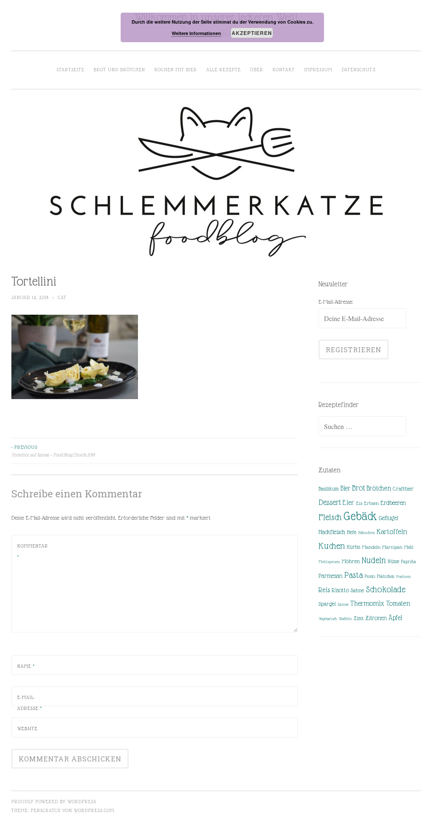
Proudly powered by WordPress (53, 801)
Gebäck (360, 516)
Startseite (70, 69)
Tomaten (398, 603)
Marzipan (392, 547)
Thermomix (367, 603)
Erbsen (371, 503)
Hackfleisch (332, 531)
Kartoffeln (392, 531)
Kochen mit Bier (175, 69)
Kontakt (284, 69)
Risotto (340, 590)
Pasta (353, 575)
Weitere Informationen (196, 33)
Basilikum (329, 489)
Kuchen (332, 546)
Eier (348, 503)
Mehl (408, 547)
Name (26, 666)
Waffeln (345, 618)
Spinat (343, 604)
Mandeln (371, 547)
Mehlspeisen (329, 561)
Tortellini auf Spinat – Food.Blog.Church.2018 (53, 451)
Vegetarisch (328, 618)
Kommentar (32, 551)
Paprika (408, 561)
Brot (358, 487)
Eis (359, 503)
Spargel (327, 604)
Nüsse (393, 561)
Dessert (330, 502)
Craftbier (403, 489)
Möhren (351, 561)
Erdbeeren (393, 502)
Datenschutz (359, 69)
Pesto (369, 576)
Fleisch (330, 517)
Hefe (351, 532)
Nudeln (374, 560)
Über (256, 69)
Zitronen (376, 618)
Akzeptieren (252, 33)
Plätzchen (385, 576)
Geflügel (388, 518)
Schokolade (385, 589)
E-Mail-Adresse (29, 703)
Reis (324, 590)
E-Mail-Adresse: (336, 301)
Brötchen (379, 488)
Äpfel (395, 617)
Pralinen (403, 576)
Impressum (318, 69)
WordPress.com (94, 810)
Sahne (357, 590)
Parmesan (331, 575)
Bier (345, 488)
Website (27, 728)
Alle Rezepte (223, 69)
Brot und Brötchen (119, 69)
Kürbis (353, 547)
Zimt (359, 618)
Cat (62, 297)
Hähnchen (366, 532)
